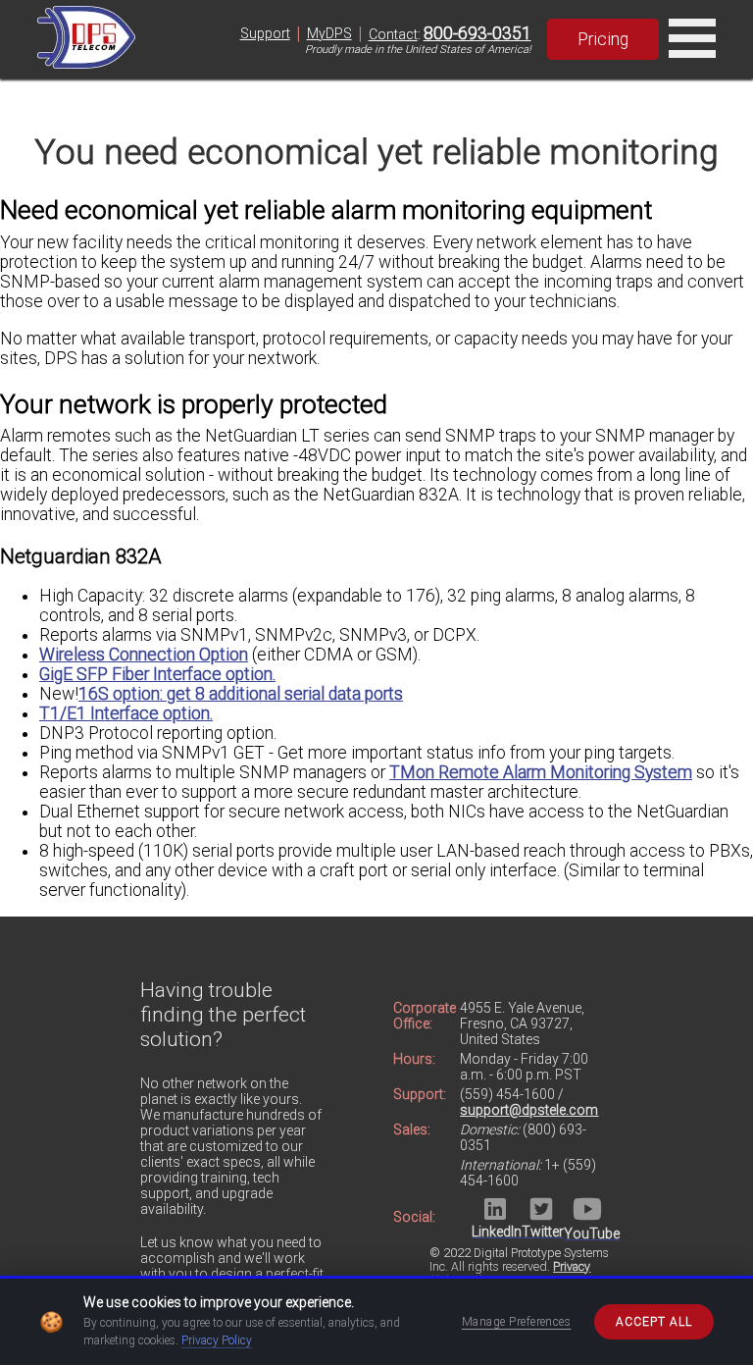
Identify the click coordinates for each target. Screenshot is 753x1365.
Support (265, 33)
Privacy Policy (216, 1340)
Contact (393, 34)
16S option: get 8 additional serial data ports (240, 694)
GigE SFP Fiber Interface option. (157, 674)
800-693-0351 (477, 33)
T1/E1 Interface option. (126, 713)
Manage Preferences (517, 1322)
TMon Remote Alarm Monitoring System (540, 772)
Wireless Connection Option (143, 654)
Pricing (602, 39)
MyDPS (329, 33)
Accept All (654, 1322)
